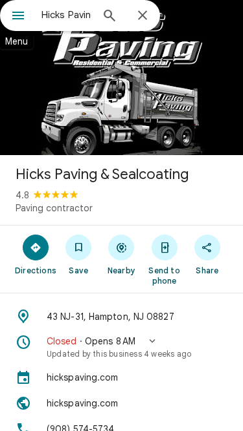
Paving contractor (54, 208)
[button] (121, 347)
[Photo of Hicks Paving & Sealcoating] (121, 77)
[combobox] (66, 15)
